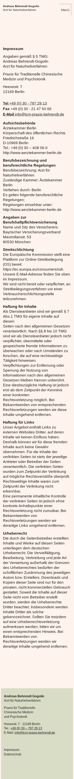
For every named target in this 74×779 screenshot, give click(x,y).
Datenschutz (13, 754)
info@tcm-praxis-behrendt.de (35, 732)
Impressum (11, 749)
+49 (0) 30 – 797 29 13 (26, 728)
